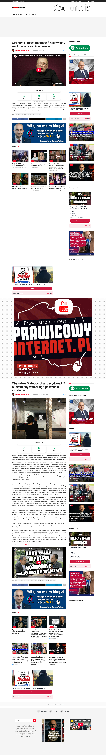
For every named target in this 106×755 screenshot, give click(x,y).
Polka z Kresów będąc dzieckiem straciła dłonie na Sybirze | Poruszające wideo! (19, 188)
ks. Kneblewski (31, 114)
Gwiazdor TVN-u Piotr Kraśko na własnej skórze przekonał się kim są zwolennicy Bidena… (57, 188)
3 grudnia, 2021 (34, 167)
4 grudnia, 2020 (16, 192)
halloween (17, 114)
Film (43, 50)
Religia (38, 114)
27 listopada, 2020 (35, 190)
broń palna (23, 580)
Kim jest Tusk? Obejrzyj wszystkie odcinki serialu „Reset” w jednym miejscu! (19, 165)
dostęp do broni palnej (43, 580)
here (62, 704)
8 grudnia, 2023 (16, 169)
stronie (28, 736)
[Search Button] (93, 14)
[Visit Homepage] (19, 7)
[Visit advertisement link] (72, 7)
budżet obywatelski (32, 580)
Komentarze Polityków (22, 1)
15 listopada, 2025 (75, 139)
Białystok (17, 580)
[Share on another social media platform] (64, 119)
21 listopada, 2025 (54, 638)
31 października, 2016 (36, 50)
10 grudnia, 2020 (53, 170)
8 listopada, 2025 (74, 179)
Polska (13, 1)
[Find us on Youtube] (88, 1)
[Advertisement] (53, 27)
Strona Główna (17, 14)
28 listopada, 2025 (35, 639)
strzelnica (52, 580)
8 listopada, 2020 (53, 192)
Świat (16, 1)
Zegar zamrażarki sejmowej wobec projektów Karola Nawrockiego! (19, 631)
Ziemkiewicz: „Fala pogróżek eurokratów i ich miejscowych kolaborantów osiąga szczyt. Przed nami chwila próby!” (57, 166)
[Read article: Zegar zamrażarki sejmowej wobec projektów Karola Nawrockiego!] (20, 622)
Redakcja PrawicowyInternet (22, 50)
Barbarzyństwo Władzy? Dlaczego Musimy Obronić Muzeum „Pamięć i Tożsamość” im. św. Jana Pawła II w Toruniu (56, 633)
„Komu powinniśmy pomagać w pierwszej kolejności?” (38, 164)
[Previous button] (43, 730)
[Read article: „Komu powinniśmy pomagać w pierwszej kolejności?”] (39, 156)
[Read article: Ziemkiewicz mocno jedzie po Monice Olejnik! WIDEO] (39, 179)
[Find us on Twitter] (86, 1)
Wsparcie (27, 14)
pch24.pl (26, 545)
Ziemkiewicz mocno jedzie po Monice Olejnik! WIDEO (38, 187)
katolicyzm (24, 114)
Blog (14, 183)
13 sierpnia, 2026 (16, 635)
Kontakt (34, 14)
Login (93, 1)
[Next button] (63, 730)
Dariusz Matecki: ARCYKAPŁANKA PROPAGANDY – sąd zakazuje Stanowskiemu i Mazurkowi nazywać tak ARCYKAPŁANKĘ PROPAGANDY (39, 634)
